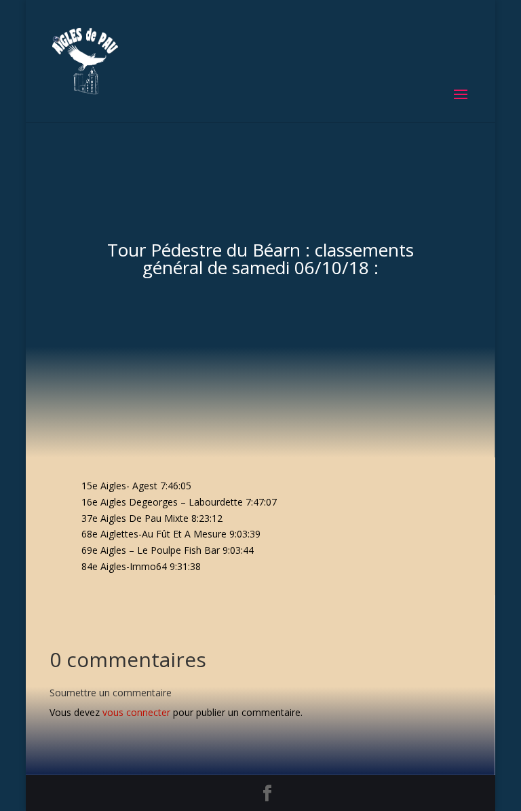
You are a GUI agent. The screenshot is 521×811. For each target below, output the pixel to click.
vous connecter (136, 712)
